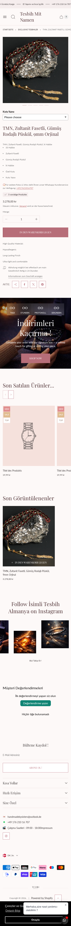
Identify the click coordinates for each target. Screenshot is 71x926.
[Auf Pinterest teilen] (42, 284)
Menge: (6, 211)
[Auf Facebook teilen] (24, 284)
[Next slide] (11, 394)
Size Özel (9, 803)
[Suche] (13, 17)
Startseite (8, 30)
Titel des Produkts (12, 470)
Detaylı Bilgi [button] (13, 910)
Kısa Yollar (10, 783)
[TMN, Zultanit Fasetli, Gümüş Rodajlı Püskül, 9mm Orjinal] (29, 536)
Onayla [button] (35, 919)
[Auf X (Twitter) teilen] (33, 284)
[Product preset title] (29, 436)
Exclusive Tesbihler (28, 30)
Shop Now (35, 358)
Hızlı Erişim (12, 793)
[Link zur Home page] (35, 888)
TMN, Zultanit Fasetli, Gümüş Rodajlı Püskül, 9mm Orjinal (26, 573)
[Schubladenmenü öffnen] (5, 17)
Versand (23, 206)
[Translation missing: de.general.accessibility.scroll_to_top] (58, 898)
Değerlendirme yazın (35, 703)
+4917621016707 (24, 188)
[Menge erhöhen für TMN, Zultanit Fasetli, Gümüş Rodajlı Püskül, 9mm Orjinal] (36, 219)
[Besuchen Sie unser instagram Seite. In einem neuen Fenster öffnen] (6, 836)
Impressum (47, 827)
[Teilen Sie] (15, 284)
